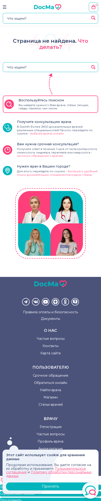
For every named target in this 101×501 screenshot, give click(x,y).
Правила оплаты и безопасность (50, 312)
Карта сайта (50, 353)
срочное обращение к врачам (40, 155)
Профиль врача (50, 441)
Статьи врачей (51, 404)
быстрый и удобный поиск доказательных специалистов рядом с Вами (57, 172)
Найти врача (50, 390)
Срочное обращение (50, 375)
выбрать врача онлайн (47, 133)
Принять (50, 486)
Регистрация (51, 427)
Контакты (50, 346)
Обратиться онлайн (50, 383)
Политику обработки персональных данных (49, 474)
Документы (50, 319)
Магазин (50, 397)
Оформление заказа (17, 494)
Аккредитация (50, 449)
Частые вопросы (51, 339)
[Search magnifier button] (93, 18)
